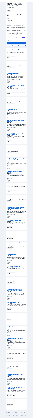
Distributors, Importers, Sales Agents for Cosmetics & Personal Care (14, 50)
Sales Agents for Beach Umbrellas (13, 195)
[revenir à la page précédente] (1, 1)
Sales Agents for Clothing (11, 231)
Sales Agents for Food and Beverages (14, 220)
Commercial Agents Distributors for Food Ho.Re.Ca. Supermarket (14, 388)
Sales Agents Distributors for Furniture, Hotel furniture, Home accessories (15, 134)
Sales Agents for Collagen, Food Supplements (15, 61)
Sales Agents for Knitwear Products (13, 184)
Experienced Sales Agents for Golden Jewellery (15, 362)
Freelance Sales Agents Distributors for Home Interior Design (15, 121)
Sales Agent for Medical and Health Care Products (14, 146)
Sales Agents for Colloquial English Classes (15, 277)
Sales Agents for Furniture (11, 351)
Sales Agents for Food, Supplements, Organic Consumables (15, 375)
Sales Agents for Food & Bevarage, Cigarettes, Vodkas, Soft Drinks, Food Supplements (15, 208)
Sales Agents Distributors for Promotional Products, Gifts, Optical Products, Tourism (14, 290)
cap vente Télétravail (8, 415)
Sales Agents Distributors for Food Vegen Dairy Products (15, 339)
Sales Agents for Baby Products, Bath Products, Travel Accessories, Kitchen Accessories (15, 159)
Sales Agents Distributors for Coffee (13, 326)
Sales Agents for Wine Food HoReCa (13, 73)
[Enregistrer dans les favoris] (25, 3)
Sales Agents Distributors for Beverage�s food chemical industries (15, 315)
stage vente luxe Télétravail (23, 415)
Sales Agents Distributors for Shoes (13, 302)
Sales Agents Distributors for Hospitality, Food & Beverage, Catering (15, 86)
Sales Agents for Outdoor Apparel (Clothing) (15, 242)
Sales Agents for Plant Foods (12, 109)
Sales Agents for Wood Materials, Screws (14, 266)
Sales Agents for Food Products (13, 97)
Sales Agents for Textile (11, 254)
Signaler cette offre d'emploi (22, 45)
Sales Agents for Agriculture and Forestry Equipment (14, 172)
